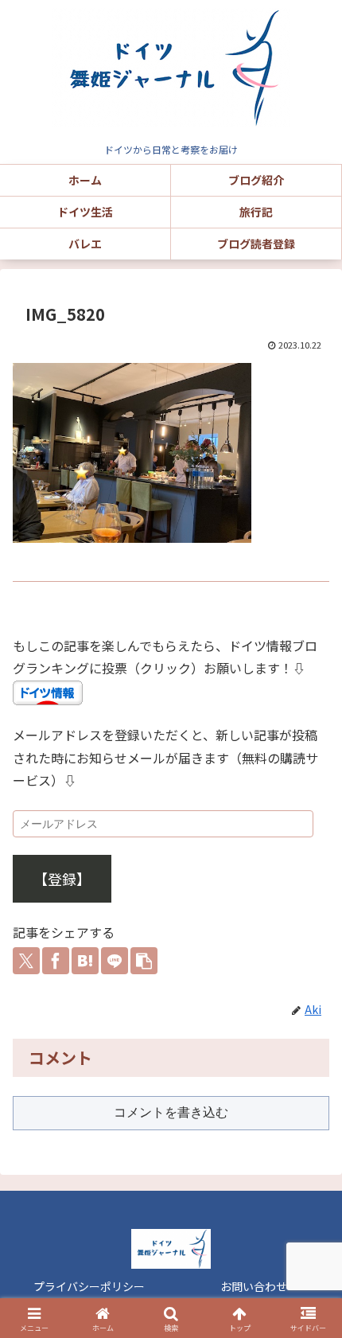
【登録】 (62, 878)
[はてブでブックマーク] (85, 960)
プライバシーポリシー (89, 1286)
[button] (143, 960)
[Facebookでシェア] (55, 960)
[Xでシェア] (26, 960)
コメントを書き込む (171, 1112)
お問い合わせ (253, 1286)
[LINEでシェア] (114, 960)
